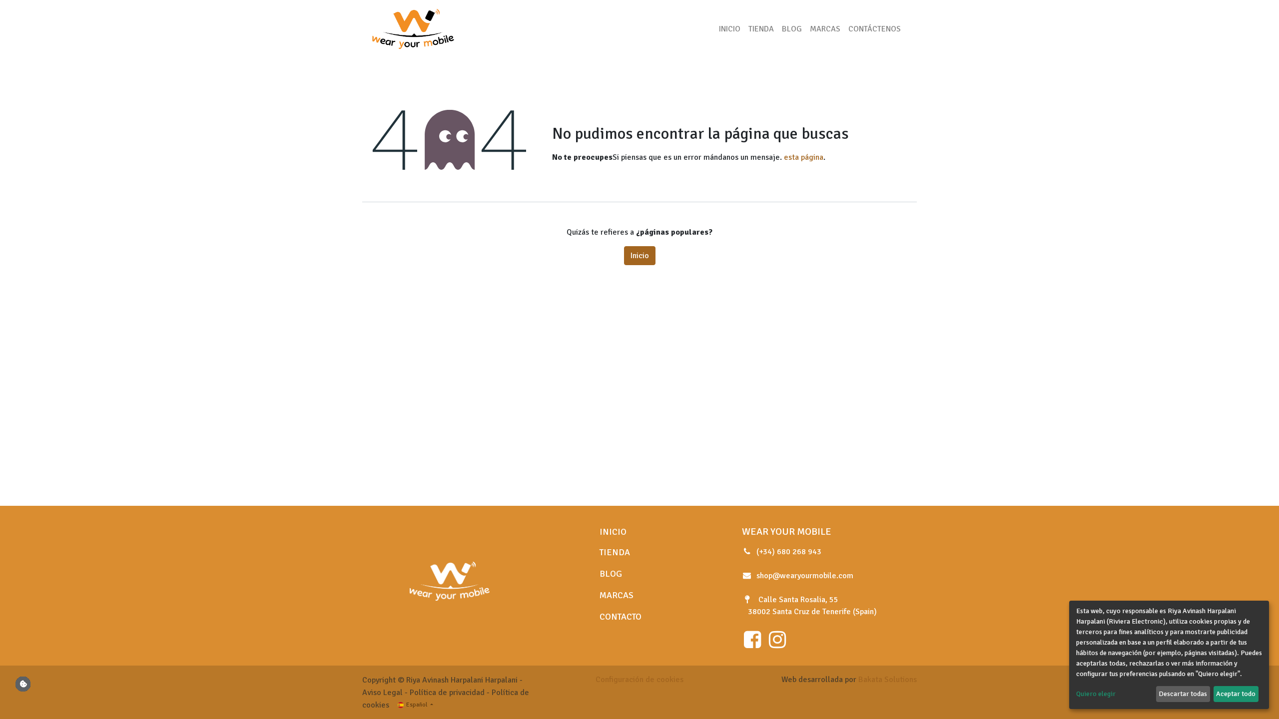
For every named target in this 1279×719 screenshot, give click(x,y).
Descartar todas (1183, 694)
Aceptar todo (1236, 694)
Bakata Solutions (887, 680)
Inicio (640, 256)
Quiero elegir (1096, 694)
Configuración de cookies (639, 680)
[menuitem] (729, 29)
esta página (803, 157)
